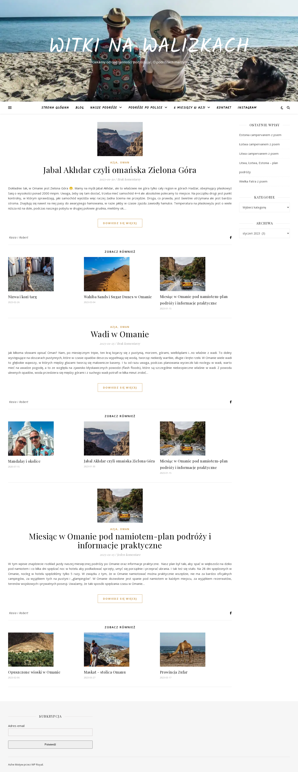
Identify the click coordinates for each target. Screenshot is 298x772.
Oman (125, 162)
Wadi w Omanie (120, 333)
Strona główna (55, 107)
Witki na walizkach (149, 47)
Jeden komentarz (128, 555)
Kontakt (224, 107)
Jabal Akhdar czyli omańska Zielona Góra (120, 169)
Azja (114, 162)
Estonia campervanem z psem (260, 135)
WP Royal (37, 764)
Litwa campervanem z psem (259, 153)
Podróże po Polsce (146, 107)
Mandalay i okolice (24, 461)
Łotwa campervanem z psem (259, 144)
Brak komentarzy (129, 179)
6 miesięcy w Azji (189, 107)
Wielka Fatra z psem (253, 181)
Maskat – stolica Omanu (105, 672)
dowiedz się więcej (120, 223)
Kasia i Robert (18, 237)
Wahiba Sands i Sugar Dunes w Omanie (118, 296)
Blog (79, 107)
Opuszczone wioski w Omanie (34, 672)
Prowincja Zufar (174, 672)
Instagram (247, 107)
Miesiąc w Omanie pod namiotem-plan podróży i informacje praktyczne (120, 540)
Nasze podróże (103, 107)
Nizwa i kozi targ (22, 296)
